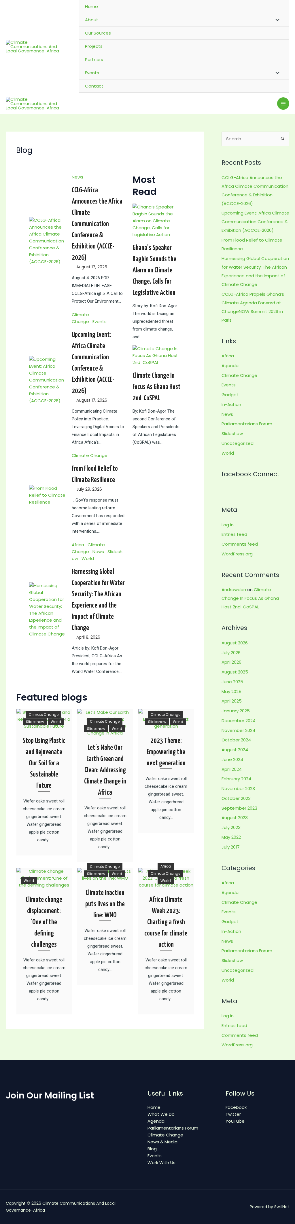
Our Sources (98, 33)
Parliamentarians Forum (247, 424)
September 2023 (239, 808)
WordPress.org (237, 554)
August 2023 (235, 818)
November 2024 (238, 730)
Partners (94, 59)
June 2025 (232, 682)
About (91, 20)
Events (92, 73)
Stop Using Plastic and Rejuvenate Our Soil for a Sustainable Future (43, 763)
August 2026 (235, 643)
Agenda (230, 366)
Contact (94, 86)
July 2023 (231, 827)
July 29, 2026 (89, 489)
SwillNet (281, 1207)
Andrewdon (234, 590)
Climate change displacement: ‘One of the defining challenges (44, 922)
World (88, 558)
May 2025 (231, 691)
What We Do (161, 1114)
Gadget (230, 395)
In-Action (231, 404)
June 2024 (232, 759)
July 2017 (231, 847)
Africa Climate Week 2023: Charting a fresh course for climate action (166, 922)
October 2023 (236, 798)
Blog (152, 1149)
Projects (94, 46)
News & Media (162, 1142)
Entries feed (234, 534)
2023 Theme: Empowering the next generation (166, 752)
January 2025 (236, 711)
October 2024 (236, 740)
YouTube (235, 1121)
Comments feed (240, 544)
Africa (78, 545)
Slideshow (35, 721)
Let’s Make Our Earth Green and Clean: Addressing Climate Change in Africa (105, 770)
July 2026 (231, 653)
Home (91, 6)
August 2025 (235, 672)
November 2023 (238, 788)
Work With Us (161, 1163)
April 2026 (231, 662)
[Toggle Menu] (276, 19)
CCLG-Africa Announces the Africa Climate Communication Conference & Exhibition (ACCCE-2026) (97, 224)
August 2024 (235, 750)
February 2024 (236, 779)
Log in (228, 525)
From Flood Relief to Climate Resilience (95, 474)
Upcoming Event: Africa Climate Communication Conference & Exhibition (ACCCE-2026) (93, 362)
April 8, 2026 (88, 637)
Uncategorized (238, 443)
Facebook (236, 1107)
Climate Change (89, 455)
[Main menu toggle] (283, 103)
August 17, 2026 (91, 267)
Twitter (233, 1114)
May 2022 (231, 837)
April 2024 (232, 769)
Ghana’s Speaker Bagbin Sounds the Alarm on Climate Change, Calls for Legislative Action (154, 270)
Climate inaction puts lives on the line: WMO (105, 904)
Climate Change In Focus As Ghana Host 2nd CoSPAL (157, 387)
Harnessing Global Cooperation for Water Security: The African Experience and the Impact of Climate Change (98, 599)
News (77, 177)
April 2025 (232, 701)
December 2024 (239, 721)
